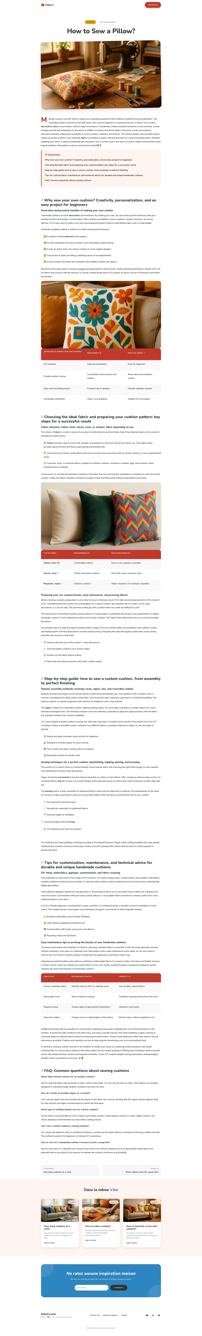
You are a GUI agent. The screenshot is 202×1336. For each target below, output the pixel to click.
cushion (81, 268)
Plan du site (95, 1315)
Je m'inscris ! (118, 1288)
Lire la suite (49, 1243)
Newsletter (153, 5)
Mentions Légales (110, 1315)
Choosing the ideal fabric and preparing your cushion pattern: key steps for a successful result (90, 165)
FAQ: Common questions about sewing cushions (68, 180)
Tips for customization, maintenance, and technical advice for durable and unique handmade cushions (94, 175)
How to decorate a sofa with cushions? (141, 1227)
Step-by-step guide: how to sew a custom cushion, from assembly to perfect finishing (86, 170)
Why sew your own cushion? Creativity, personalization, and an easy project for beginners (88, 159)
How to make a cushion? (98, 1226)
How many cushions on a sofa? (57, 1227)
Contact (124, 1315)
